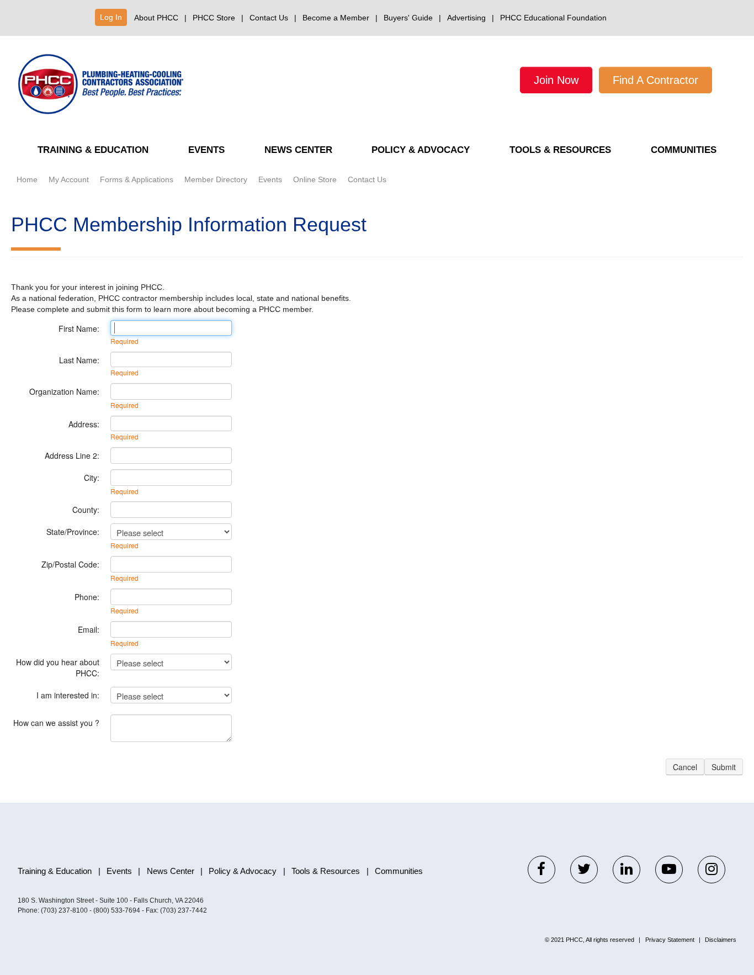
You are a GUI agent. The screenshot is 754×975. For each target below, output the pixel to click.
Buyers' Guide (408, 17)
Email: (88, 629)
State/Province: (72, 531)
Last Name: (79, 359)
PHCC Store (214, 17)
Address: (83, 424)
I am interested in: (67, 695)
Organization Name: (64, 391)
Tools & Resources (560, 150)
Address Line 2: (72, 455)
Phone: (87, 596)
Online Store (315, 179)
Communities (683, 150)
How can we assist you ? (56, 722)
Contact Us (268, 17)
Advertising (466, 17)
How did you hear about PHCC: (57, 667)
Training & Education (93, 150)
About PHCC (156, 17)
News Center (298, 150)
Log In (111, 17)
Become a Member (335, 17)
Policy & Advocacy (420, 150)
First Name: (79, 328)
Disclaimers (720, 939)
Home (27, 179)
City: (91, 477)
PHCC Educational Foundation (553, 17)
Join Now (556, 80)
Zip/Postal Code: (70, 564)
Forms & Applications (136, 179)
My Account (69, 179)
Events (206, 150)
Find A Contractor (655, 80)
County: (85, 509)
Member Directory (215, 179)
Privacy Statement (669, 939)
